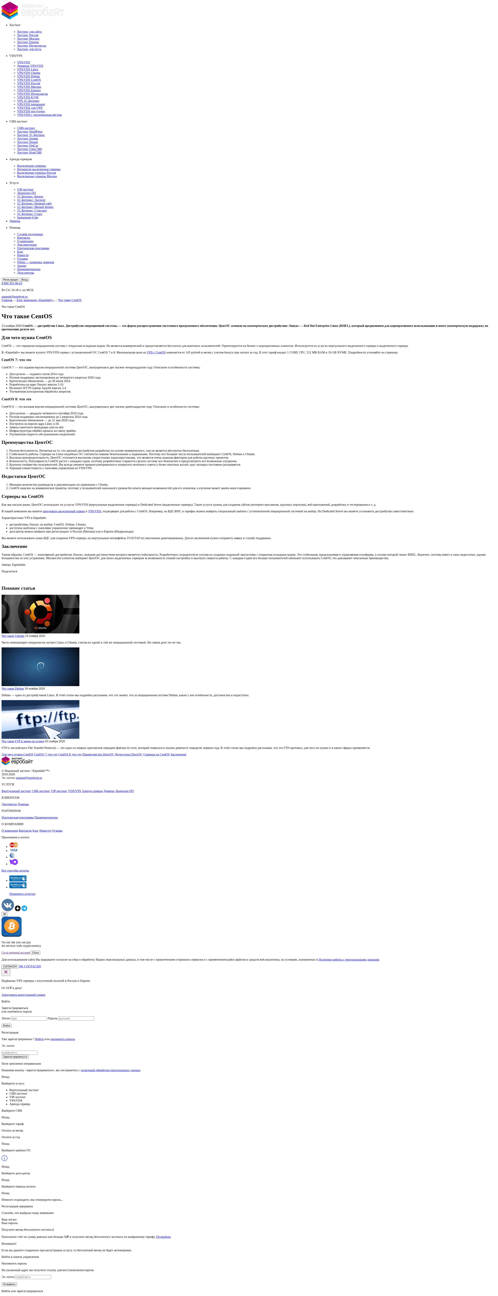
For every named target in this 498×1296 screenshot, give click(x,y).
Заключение (178, 754)
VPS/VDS (23, 62)
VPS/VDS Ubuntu (28, 72)
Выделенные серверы (31, 165)
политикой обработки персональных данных (110, 1070)
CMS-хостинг (26, 128)
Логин (6, 1018)
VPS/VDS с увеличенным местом (39, 114)
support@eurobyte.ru (15, 296)
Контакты (23, 237)
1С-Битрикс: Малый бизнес (35, 207)
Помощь (23, 804)
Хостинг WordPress (29, 131)
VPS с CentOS (156, 352)
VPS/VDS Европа (29, 90)
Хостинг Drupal (27, 142)
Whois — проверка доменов (35, 262)
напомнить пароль (62, 1039)
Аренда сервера (92, 791)
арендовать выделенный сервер (64, 511)
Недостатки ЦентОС (129, 754)
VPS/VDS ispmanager (31, 104)
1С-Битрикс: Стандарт (32, 210)
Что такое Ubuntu (13, 636)
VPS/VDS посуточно (31, 111)
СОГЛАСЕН (10, 966)
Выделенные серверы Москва (37, 176)
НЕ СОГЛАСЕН (30, 966)
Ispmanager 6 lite (27, 217)
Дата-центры (25, 272)
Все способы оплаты (15, 870)
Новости (23, 255)
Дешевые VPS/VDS (30, 65)
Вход (25, 279)
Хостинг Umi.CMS (29, 149)
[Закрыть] (5, 914)
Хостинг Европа (28, 42)
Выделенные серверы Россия (36, 172)
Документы (9, 804)
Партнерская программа (33, 248)
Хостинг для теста (29, 49)
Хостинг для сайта (29, 31)
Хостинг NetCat (27, 145)
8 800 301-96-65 (12, 283)
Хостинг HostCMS (29, 152)
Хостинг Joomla (27, 138)
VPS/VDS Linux (27, 69)
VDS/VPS (74, 791)
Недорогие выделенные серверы (38, 169)
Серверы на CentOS (156, 754)
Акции (21, 265)
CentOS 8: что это (70, 754)
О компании (25, 241)
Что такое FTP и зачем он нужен (23, 741)
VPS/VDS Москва (29, 86)
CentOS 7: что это (45, 754)
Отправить (9, 1284)
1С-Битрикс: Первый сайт (34, 203)
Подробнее (163, 1236)
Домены (14, 221)
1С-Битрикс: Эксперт (31, 200)
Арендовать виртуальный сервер (23, 994)
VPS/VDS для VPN (30, 107)
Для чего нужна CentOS (17, 754)
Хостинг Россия (27, 35)
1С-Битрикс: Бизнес (30, 196)
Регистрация (10, 279)
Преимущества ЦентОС (98, 754)
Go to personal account (16, 952)
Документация (27, 244)
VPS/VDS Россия (28, 83)
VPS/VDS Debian (28, 76)
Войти (6, 1025)
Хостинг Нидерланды (31, 45)
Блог (20, 251)
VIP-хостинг (25, 189)
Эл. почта (8, 1277)
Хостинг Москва (28, 38)
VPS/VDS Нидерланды (32, 93)
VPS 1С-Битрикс (28, 100)
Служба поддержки (30, 234)
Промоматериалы (28, 269)
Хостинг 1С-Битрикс (31, 135)
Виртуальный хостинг (16, 791)
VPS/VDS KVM (27, 97)
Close (35, 952)
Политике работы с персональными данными (349, 959)
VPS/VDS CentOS (29, 79)
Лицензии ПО (26, 193)
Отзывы (22, 258)
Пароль (52, 1018)
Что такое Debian (13, 688)
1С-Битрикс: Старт (29, 214)
